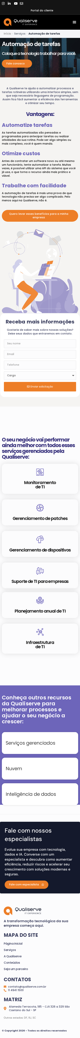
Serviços (10, 950)
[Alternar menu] (74, 22)
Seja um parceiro (16, 969)
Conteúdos (12, 962)
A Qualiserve (12, 956)
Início (7, 33)
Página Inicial (13, 943)
